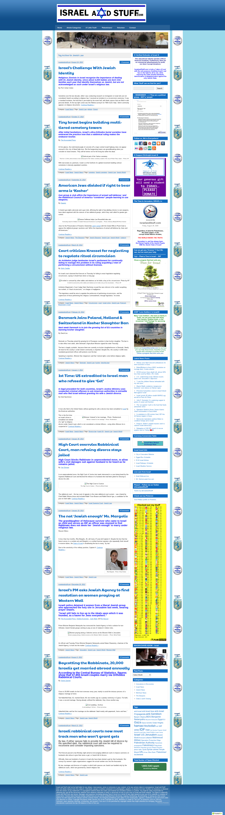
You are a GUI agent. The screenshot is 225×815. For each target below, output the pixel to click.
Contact (132, 28)
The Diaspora (79, 238)
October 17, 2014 (78, 117)
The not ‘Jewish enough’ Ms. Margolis (93, 516)
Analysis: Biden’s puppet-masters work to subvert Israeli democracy (149, 424)
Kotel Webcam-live (142, 476)
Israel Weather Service (144, 466)
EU (164, 719)
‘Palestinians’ (107, 28)
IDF (142, 729)
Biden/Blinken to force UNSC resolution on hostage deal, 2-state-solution (149, 368)
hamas (138, 725)
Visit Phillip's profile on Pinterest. (145, 499)
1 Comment (125, 62)
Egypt (160, 719)
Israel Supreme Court (96, 503)
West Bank (152, 752)
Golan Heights (157, 723)
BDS (148, 717)
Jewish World (121, 172)
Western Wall (110, 650)
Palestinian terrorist (146, 747)
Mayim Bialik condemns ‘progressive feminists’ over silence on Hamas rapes (147, 387)
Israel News (69, 109)
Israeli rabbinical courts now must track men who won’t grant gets (90, 733)
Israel (124, 409)
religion (89, 109)
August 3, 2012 (77, 657)
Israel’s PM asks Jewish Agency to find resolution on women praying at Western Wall (93, 595)
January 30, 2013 (78, 439)
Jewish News (78, 172)
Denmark (83, 363)
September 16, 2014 (79, 180)
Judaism (123, 238)
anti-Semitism (153, 713)
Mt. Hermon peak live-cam (145, 479)
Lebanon (148, 738)
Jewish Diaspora (95, 238)
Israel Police (142, 732)
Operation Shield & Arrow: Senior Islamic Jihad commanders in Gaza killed (149, 410)
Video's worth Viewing (143, 699)
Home (59, 28)
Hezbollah (150, 725)
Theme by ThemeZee (163, 802)
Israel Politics (150, 732)
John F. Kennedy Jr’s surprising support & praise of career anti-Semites (149, 401)
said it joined (96, 226)
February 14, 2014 (78, 312)
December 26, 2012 (78, 584)
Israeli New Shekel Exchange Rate (151, 443)
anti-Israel (138, 711)
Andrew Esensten (83, 619)
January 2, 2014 (77, 370)
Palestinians (148, 745)
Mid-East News (141, 693)
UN (141, 752)
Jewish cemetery (101, 172)
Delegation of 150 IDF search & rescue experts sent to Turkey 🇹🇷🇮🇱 (148, 429)
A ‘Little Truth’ (91, 28)
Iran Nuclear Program (156, 730)
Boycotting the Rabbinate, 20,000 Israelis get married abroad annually (94, 665)
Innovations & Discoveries (145, 684)
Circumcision (93, 303)
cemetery (92, 172)
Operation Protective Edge (151, 740)
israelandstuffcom (64, 62)
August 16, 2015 (77, 62)
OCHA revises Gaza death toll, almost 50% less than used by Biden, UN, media (150, 373)
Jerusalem (83, 650)
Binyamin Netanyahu (151, 719)
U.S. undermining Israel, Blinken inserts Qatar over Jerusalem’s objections (148, 377)
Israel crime (107, 303)
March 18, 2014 (77, 245)
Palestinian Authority (144, 742)
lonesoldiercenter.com (150, 348)
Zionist (95, 109)
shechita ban (105, 363)
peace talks (138, 749)
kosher (97, 363)
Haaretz (63, 203)
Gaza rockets (147, 723)
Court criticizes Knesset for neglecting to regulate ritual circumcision (93, 253)
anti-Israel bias (148, 711)
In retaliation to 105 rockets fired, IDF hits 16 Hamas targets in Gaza (149, 415)
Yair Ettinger (65, 467)
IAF (157, 726)
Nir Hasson (104, 619)
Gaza (137, 722)
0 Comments (124, 117)
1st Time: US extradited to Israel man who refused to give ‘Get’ (93, 378)
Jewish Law (82, 109)
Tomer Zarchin (66, 681)
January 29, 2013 (78, 510)
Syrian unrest (153, 749)
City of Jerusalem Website (145, 454)
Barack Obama (140, 717)
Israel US (100, 431)
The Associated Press (68, 140)
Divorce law (92, 431)
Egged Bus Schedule (143, 457)
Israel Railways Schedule (144, 463)
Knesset (123, 303)
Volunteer (121, 28)
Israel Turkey (159, 732)
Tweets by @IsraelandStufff (143, 491)
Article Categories (74, 28)
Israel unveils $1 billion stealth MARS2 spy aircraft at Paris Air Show (150, 396)
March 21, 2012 (77, 725)
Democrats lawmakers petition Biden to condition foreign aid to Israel (148, 420)
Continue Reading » (87, 105)
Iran (148, 730)
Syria (144, 749)
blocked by (150, 766)
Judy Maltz (94, 619)
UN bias (145, 752)
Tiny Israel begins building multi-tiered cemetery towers (90, 124)
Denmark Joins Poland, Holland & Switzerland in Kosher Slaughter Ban (93, 320)
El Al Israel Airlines (142, 460)
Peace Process (157, 747)
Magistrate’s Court (64, 305)
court (100, 303)
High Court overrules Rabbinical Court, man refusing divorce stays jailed (90, 449)
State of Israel (78, 543)
